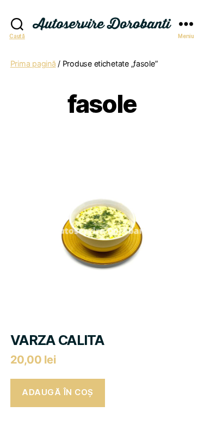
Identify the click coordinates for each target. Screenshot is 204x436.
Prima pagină (33, 63)
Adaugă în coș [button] (58, 392)
